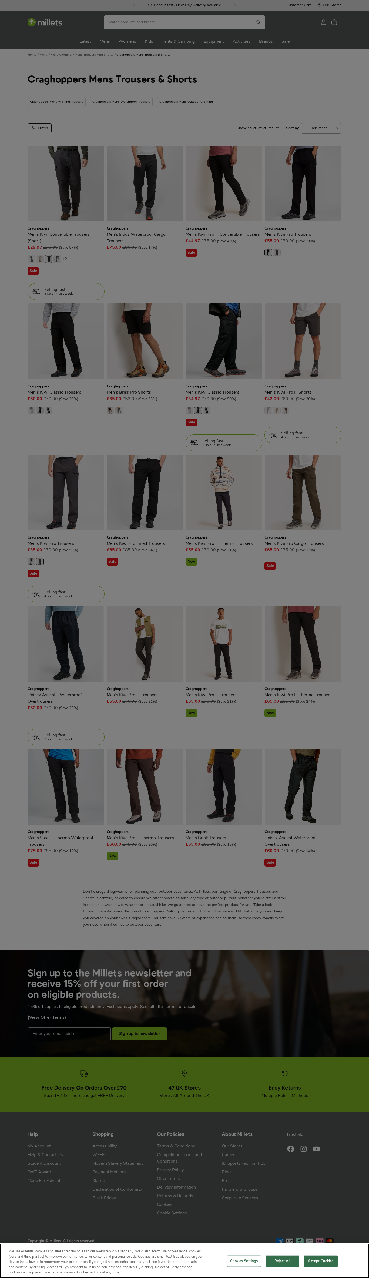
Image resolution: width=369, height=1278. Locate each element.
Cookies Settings (244, 1261)
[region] (184, 1260)
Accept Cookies (320, 1261)
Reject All (282, 1261)
